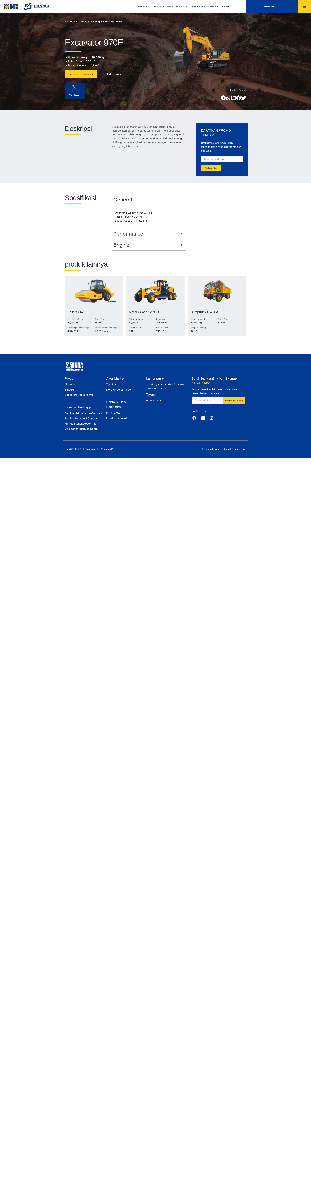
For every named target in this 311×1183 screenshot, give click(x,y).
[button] (223, 97)
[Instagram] (211, 418)
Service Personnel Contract (82, 418)
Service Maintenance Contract (83, 413)
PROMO (226, 6)
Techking (112, 384)
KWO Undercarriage (118, 389)
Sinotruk (70, 389)
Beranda (70, 21)
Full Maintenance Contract (81, 423)
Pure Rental (113, 413)
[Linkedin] (203, 418)
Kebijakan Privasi (210, 449)
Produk (82, 21)
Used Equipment (116, 418)
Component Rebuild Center (81, 428)
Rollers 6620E (77, 312)
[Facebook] (194, 418)
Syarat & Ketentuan (234, 449)
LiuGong (95, 21)
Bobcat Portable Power (79, 394)
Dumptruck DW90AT (205, 312)
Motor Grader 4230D (144, 312)
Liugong (70, 384)
